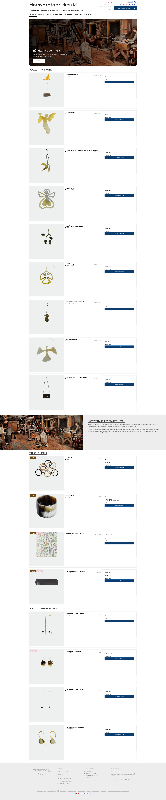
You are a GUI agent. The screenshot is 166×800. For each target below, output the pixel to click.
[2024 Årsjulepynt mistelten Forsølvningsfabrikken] (46, 165)
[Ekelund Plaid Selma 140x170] (46, 549)
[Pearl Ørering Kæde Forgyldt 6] (46, 629)
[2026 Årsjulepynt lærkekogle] (46, 317)
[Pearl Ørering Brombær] (46, 667)
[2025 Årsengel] (46, 203)
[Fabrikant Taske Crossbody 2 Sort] (46, 392)
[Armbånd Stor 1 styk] (46, 473)
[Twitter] (40, 774)
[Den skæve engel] (46, 355)
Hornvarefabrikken (48, 11)
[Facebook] (38, 774)
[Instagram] (46, 774)
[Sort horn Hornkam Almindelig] (46, 586)
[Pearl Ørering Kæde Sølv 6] (46, 704)
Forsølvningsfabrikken (66, 11)
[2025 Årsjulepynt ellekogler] (46, 241)
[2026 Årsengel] (46, 279)
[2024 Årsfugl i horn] (46, 90)
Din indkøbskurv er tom (124, 8)
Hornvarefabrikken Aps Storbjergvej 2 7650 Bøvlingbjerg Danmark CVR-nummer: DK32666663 (64, 775)
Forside (33, 14)
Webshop (41, 14)
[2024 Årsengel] (46, 128)
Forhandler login (118, 2)
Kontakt (78, 14)
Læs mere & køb (119, 82)
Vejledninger (68, 14)
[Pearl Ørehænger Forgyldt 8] (46, 742)
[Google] (43, 774)
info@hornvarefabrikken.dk (64, 783)
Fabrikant (80, 11)
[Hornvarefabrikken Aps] (53, 5)
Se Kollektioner (39, 61)
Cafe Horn (88, 14)
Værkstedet (57, 14)
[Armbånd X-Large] (46, 511)
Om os (49, 14)
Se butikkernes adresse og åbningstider (122, 779)
